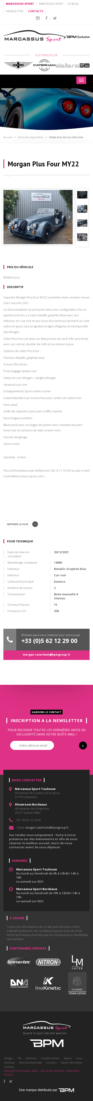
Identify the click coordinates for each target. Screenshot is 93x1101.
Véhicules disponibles (31, 137)
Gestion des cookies (71, 1062)
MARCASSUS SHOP (51, 4)
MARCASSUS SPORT (20, 4)
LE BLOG (73, 4)
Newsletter (14, 11)
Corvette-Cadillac (50, 1058)
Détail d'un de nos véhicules (66, 137)
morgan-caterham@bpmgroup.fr (46, 655)
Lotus (79, 1058)
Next (69, 217)
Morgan (8, 1058)
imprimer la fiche (18, 524)
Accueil (7, 137)
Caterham (31, 1058)
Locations (51, 1062)
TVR (19, 1058)
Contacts (9, 1066)
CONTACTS (35, 11)
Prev (9, 217)
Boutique (10, 1062)
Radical (68, 1058)
